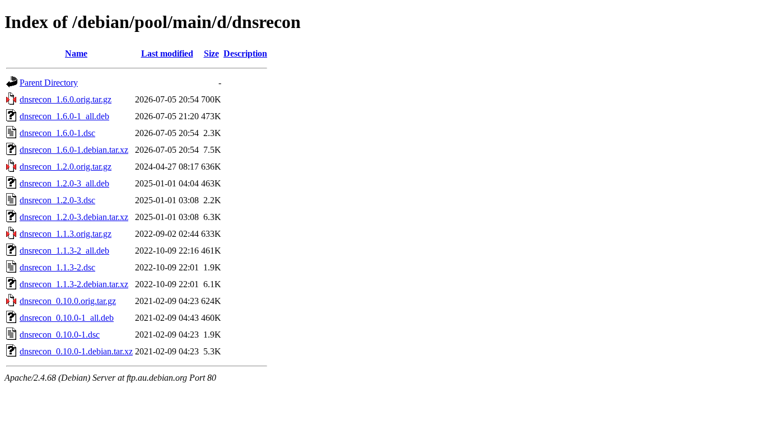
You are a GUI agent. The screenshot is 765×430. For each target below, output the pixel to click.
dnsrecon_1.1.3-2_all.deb (64, 250)
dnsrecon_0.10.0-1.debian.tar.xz (76, 351)
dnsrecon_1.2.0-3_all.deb (64, 183)
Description (245, 53)
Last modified (167, 53)
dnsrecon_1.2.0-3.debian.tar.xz (74, 217)
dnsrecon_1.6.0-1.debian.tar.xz (74, 150)
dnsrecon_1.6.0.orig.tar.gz (65, 99)
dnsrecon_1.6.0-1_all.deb (64, 116)
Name (76, 53)
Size (211, 53)
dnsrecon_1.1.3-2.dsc (57, 267)
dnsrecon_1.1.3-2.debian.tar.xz (74, 284)
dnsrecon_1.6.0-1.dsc (57, 133)
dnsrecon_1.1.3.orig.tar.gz (65, 234)
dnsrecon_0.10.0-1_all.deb (67, 317)
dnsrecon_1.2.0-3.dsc (57, 200)
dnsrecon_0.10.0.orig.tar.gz (68, 301)
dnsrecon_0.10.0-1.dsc (60, 334)
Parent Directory (49, 82)
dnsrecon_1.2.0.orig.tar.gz (65, 166)
